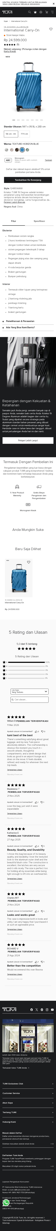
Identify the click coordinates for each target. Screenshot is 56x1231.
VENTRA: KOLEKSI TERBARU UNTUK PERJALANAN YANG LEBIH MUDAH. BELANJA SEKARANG (24, 3)
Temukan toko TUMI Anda (14, 1068)
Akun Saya (8, 1103)
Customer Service (11, 1093)
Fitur (13, 221)
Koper (6, 21)
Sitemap (6, 1223)
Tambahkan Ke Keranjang (28, 180)
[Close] (53, 3)
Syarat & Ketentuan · (25, 1220)
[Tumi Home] (7, 12)
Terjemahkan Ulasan (14, 770)
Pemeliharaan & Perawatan (20, 321)
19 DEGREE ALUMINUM (13, 600)
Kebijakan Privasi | (42, 1220)
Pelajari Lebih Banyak (14, 202)
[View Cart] (46, 12)
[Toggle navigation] (52, 12)
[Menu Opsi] (48, 802)
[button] (27, 662)
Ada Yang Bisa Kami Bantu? (20, 327)
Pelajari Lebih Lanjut (28, 440)
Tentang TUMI (9, 1112)
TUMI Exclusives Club (13, 1084)
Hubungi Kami (9, 1122)
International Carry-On (14, 603)
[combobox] (30, 691)
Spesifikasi (39, 221)
